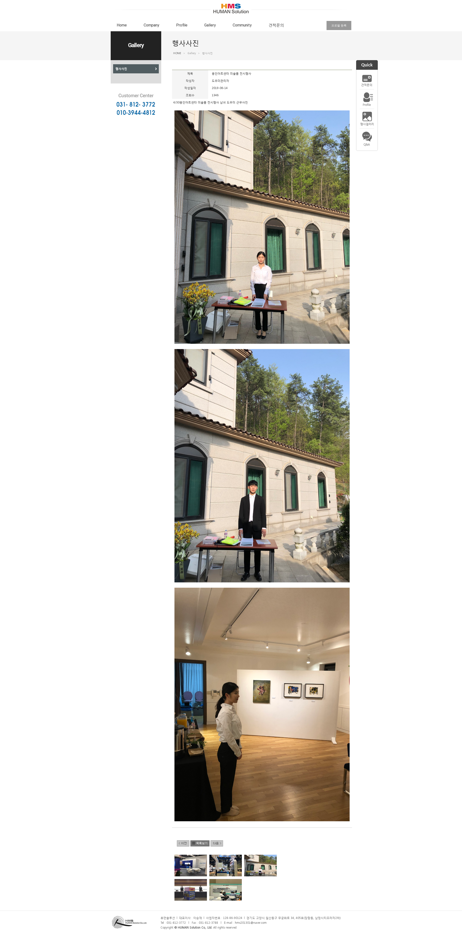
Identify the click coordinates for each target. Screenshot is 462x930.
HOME (177, 53)
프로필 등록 (338, 25)
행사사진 (121, 68)
